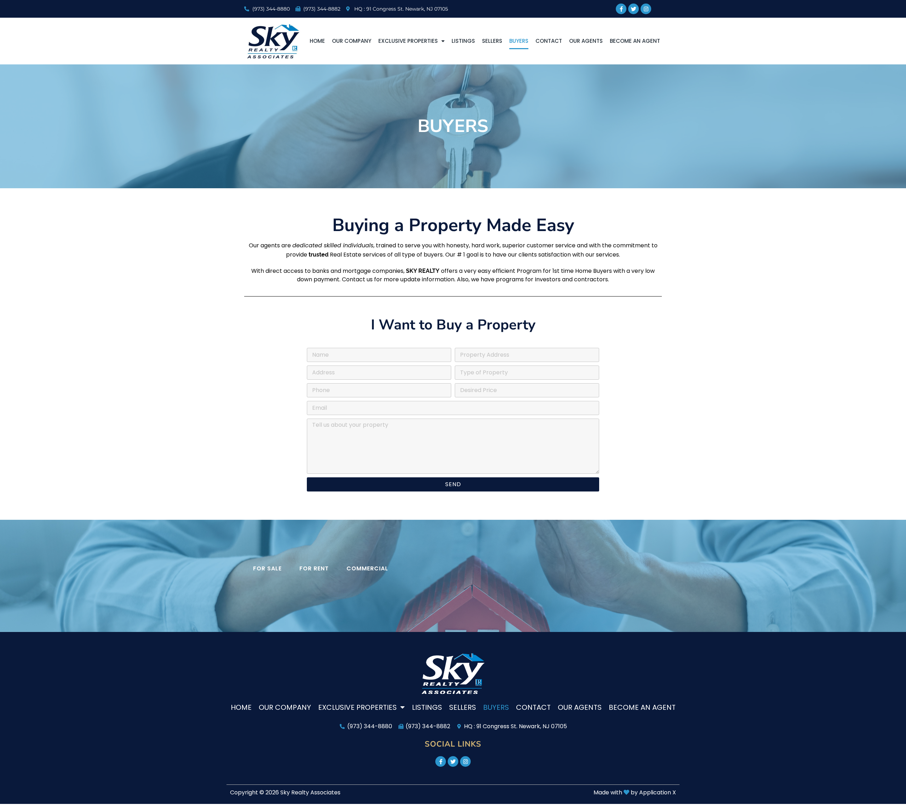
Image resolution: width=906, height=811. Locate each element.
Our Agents (586, 41)
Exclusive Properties (408, 41)
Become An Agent (635, 41)
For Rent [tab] (314, 568)
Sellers (492, 41)
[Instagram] (646, 9)
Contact (548, 41)
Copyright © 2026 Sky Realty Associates (285, 792)
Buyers (518, 41)
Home (317, 41)
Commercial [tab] (367, 568)
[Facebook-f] (621, 9)
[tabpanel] (453, 586)
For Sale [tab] (267, 568)
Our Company (351, 41)
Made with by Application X (635, 792)
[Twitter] (633, 9)
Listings (463, 41)
